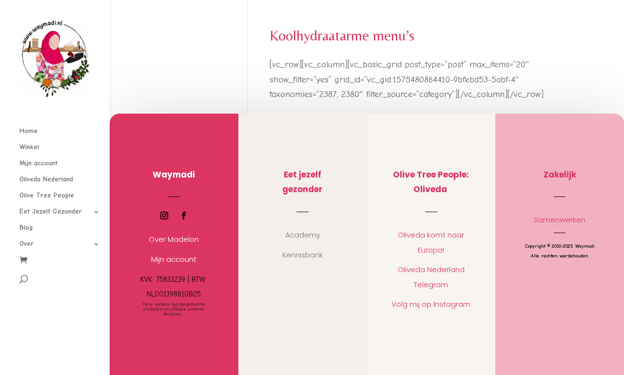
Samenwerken (559, 220)
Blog (26, 228)
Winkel (29, 147)
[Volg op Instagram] (164, 215)
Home (29, 131)
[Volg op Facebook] (184, 215)
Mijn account (39, 163)
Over (27, 244)
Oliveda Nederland (46, 179)
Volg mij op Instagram (430, 304)
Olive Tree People (47, 195)
